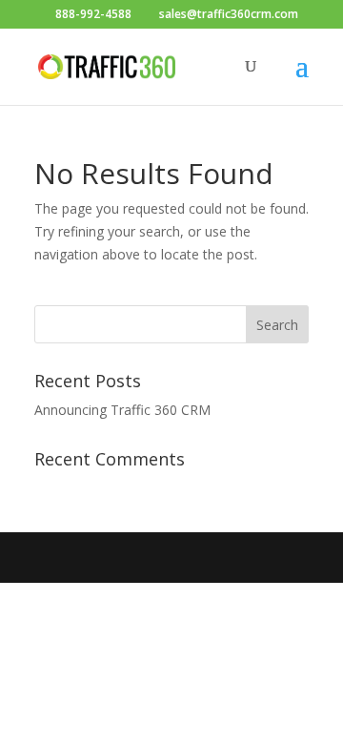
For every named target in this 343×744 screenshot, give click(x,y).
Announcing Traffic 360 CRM (122, 410)
